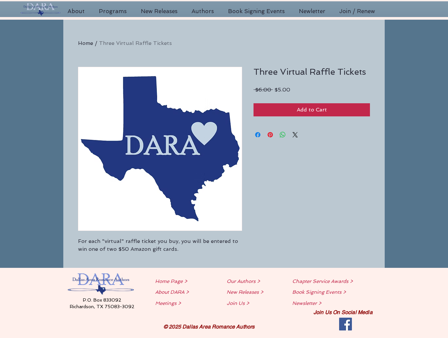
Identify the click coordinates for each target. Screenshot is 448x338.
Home (85, 43)
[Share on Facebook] (258, 135)
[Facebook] (345, 324)
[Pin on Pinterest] (270, 135)
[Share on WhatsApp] (283, 135)
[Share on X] (295, 135)
